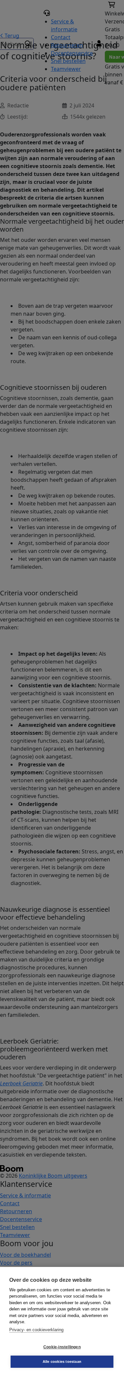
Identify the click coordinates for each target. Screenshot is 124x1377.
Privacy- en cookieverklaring (36, 1329)
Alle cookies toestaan (62, 1361)
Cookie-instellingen (62, 1347)
